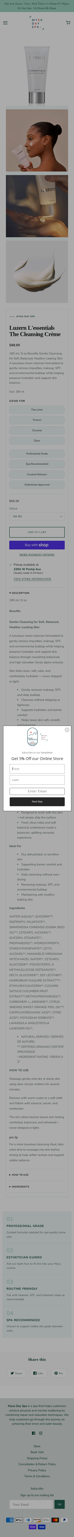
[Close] (67, 729)
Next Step (37, 801)
